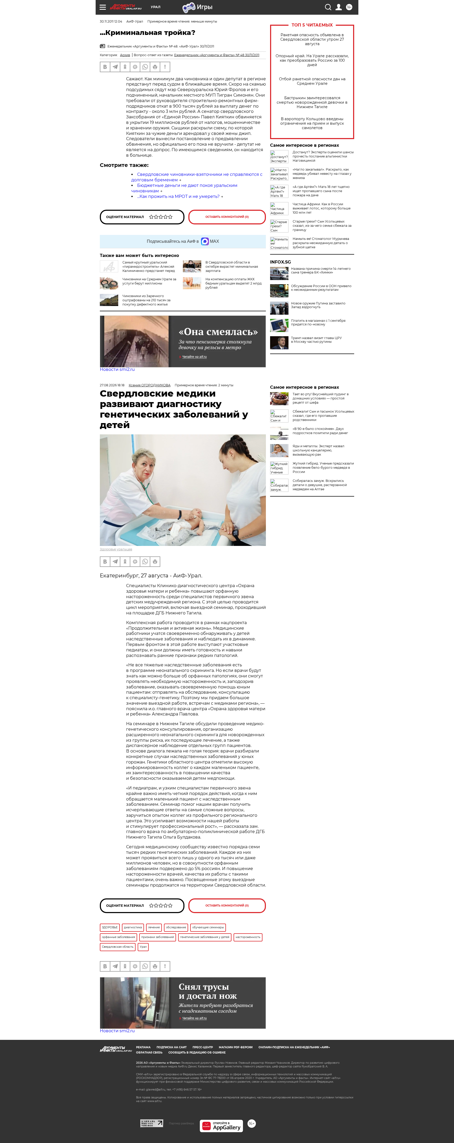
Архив (125, 55)
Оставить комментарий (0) (227, 217)
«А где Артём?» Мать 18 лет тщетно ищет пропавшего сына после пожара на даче (321, 191)
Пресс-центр (203, 1047)
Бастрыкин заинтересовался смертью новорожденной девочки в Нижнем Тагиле (312, 102)
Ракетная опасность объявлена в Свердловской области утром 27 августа (312, 39)
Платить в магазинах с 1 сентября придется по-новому (318, 322)
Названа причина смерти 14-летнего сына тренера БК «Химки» (321, 270)
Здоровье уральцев (116, 549)
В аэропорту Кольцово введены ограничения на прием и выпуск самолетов (312, 123)
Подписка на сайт (172, 1047)
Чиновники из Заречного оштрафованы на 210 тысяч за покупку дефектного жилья (146, 300)
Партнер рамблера (181, 1123)
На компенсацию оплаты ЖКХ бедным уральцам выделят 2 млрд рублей (233, 283)
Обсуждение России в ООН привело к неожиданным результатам (321, 288)
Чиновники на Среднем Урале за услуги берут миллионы (149, 281)
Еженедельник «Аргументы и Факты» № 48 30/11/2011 (216, 55)
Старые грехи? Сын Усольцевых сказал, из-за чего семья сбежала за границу (322, 225)
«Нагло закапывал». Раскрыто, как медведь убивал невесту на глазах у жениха (322, 173)
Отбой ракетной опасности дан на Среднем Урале (312, 81)
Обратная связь (149, 1052)
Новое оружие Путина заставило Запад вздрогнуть (318, 305)
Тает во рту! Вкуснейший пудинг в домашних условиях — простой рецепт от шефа (321, 398)
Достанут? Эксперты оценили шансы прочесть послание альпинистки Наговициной (323, 156)
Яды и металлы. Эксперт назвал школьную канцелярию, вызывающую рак (318, 450)
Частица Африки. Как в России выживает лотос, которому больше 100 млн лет (321, 208)
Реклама (143, 1047)
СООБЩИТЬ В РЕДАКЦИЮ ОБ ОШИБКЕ (197, 1052)
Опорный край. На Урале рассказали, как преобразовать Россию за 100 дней (312, 60)
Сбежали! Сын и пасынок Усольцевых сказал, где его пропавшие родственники (323, 415)
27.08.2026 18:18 (112, 385)
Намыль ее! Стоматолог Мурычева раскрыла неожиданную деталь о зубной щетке (321, 243)
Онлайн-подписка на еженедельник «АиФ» (294, 1047)
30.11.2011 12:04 (111, 21)
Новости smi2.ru (117, 369)
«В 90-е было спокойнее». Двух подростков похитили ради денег (320, 431)
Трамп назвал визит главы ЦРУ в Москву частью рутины (316, 340)
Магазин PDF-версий (235, 1047)
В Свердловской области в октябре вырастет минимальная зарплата (231, 266)
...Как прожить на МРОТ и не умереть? (178, 196)
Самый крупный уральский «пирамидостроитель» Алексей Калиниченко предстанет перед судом (137, 268)
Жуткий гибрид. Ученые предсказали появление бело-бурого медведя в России (323, 467)
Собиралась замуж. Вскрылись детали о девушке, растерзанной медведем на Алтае (320, 485)
